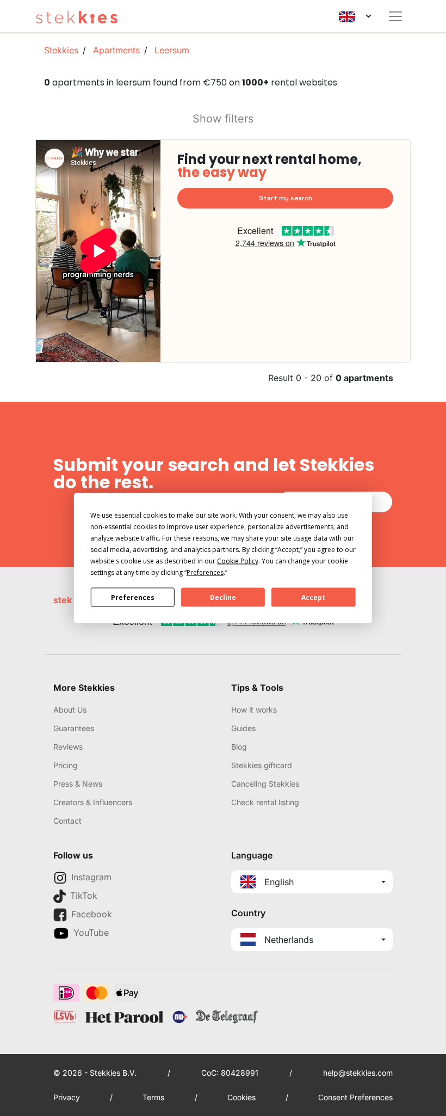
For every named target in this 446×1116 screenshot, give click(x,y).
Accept (313, 597)
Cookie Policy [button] (237, 561)
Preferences (132, 597)
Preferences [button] (205, 572)
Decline (223, 597)
